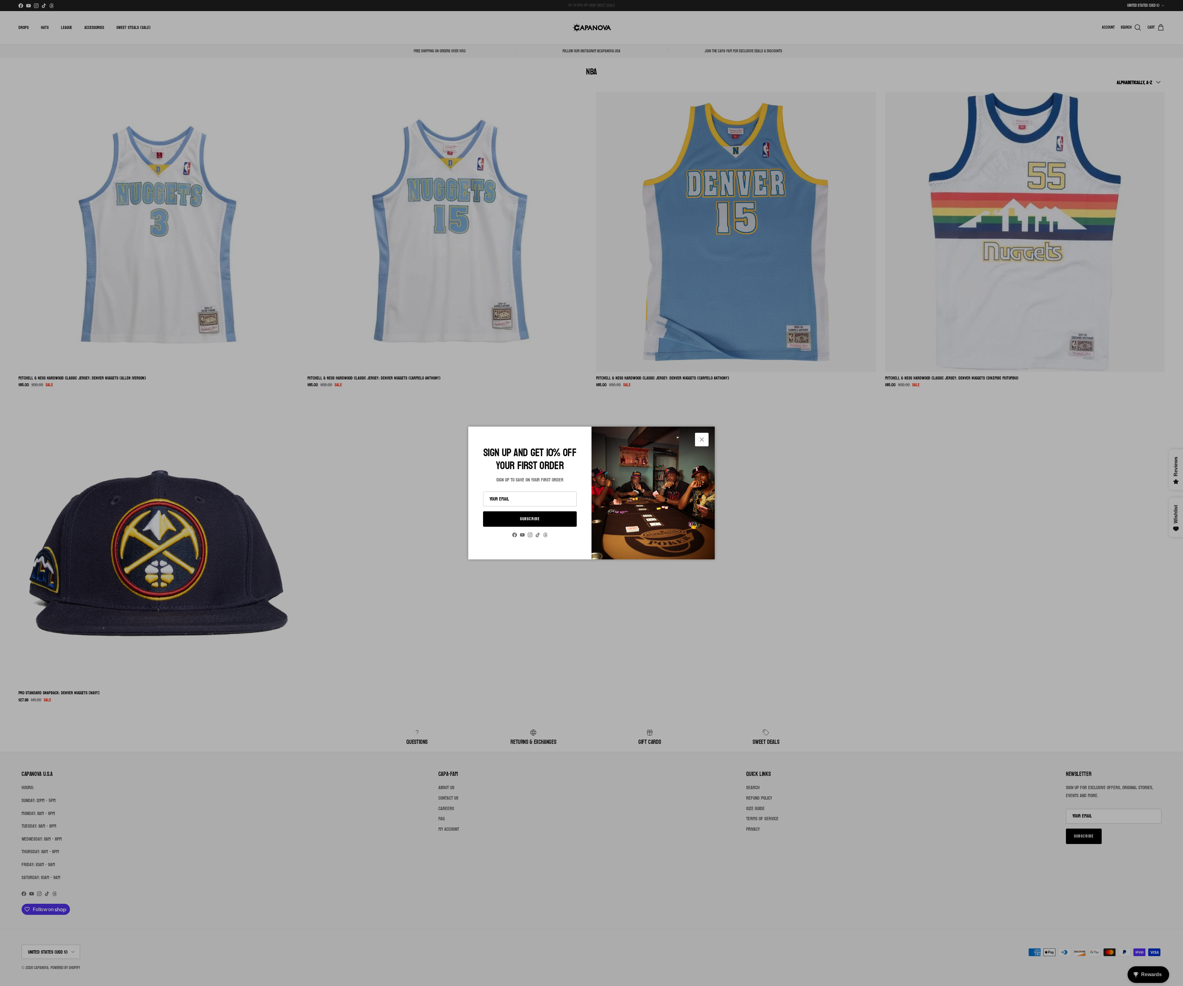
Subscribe (530, 519)
